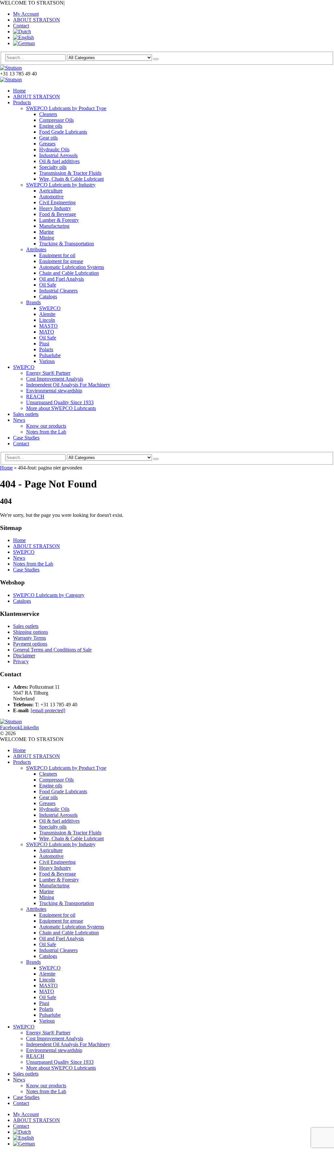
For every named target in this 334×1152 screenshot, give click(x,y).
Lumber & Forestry (59, 220)
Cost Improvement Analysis (54, 379)
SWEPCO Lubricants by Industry (61, 185)
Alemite (47, 314)
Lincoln (47, 320)
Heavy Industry (55, 208)
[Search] (156, 59)
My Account (26, 14)
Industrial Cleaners (58, 290)
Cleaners (48, 114)
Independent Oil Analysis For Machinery (68, 384)
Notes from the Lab (46, 432)
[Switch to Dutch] (22, 31)
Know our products (46, 426)
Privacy (21, 661)
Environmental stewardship (54, 390)
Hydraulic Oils (54, 149)
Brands (33, 302)
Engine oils (50, 126)
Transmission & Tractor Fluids (70, 173)
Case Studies (26, 437)
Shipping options (30, 632)
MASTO (48, 326)
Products (22, 102)
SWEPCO (50, 308)
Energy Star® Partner (48, 373)
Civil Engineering (57, 202)
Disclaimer (24, 655)
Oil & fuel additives (59, 161)
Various (47, 361)
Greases (47, 143)
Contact (21, 25)
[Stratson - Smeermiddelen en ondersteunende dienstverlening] (11, 68)
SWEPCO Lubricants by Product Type (66, 108)
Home (19, 90)
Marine (46, 232)
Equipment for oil (57, 255)
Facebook (10, 727)
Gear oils (48, 137)
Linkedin (29, 727)
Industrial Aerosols (58, 155)
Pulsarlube (50, 355)
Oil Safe (47, 285)
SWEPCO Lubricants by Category (48, 595)
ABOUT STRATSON (36, 20)
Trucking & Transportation (66, 243)
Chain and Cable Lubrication (69, 273)
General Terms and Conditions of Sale (52, 649)
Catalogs (48, 296)
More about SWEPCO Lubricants (61, 408)
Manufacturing (54, 226)
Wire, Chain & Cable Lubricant (71, 179)
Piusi (44, 343)
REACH (35, 396)
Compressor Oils (56, 120)
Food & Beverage (57, 214)
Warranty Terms (29, 638)
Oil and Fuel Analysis (61, 279)
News (19, 420)
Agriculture (51, 190)
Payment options (30, 644)
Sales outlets (25, 414)
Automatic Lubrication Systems (71, 267)
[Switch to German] (24, 43)
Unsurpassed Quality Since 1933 (60, 402)
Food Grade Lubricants (63, 132)
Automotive (51, 196)
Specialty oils (53, 167)
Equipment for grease (61, 261)
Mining (46, 237)
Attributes (36, 249)
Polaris (46, 349)
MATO (46, 332)
